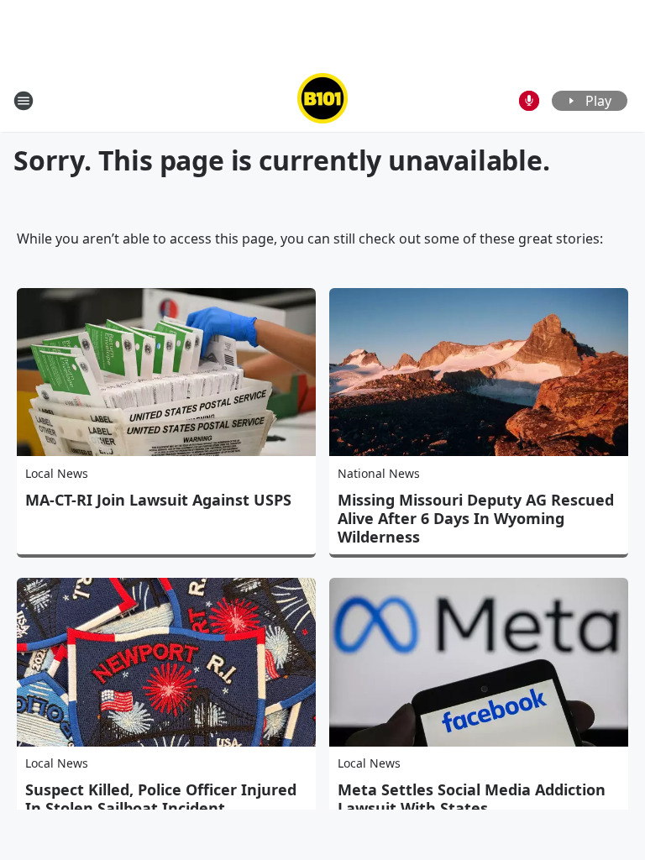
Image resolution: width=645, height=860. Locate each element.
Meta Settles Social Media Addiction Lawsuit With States (472, 798)
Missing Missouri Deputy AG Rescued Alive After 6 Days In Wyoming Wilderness (476, 518)
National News (379, 473)
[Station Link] (322, 100)
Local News (56, 473)
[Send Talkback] (529, 101)
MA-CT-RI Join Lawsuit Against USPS (158, 499)
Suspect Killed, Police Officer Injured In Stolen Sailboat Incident (160, 798)
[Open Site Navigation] (23, 101)
